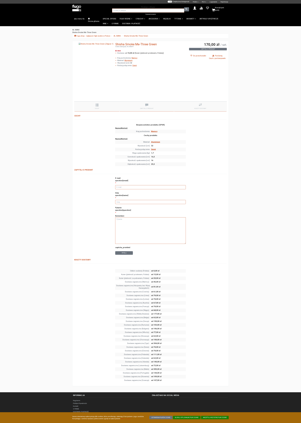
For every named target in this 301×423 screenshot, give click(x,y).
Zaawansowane (150, 14)
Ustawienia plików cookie (160, 417)
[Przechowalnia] (207, 7)
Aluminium (128, 60)
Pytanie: (123, 209)
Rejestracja (224, 2)
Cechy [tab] (97, 108)
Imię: (121, 194)
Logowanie (213, 2)
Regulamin (76, 400)
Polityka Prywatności (80, 403)
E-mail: (121, 179)
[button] (195, 2)
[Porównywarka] (201, 7)
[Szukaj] (186, 9)
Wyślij (124, 253)
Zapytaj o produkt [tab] (147, 108)
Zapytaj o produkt (208, 49)
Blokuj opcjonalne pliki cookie (186, 417)
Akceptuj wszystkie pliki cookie (215, 417)
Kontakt (75, 406)
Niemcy (134, 58)
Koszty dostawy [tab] (200, 108)
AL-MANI (117, 36)
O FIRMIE (76, 409)
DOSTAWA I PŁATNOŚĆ (81, 412)
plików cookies (126, 418)
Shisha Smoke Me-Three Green (136, 36)
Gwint (134, 65)
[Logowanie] (195, 7)
